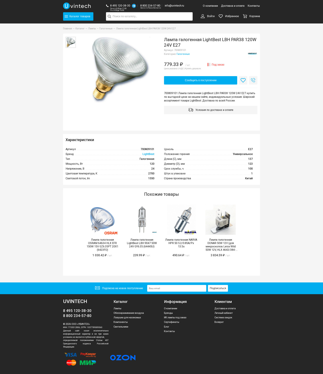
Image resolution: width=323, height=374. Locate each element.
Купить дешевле (193, 68)
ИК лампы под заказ (175, 317)
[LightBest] (252, 54)
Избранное (231, 16)
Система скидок (223, 317)
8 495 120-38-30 (120, 5)
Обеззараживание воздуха (129, 313)
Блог (166, 326)
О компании (210, 5)
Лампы (117, 308)
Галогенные (183, 54)
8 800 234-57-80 (150, 6)
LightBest (148, 154)
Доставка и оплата (232, 5)
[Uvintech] (77, 6)
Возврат (219, 322)
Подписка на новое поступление (122, 288)
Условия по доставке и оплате (214, 110)
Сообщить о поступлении (201, 80)
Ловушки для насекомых (127, 317)
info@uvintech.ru (174, 5)
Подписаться (218, 288)
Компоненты (121, 322)
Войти (210, 16)
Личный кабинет (223, 313)
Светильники (121, 326)
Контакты (254, 5)
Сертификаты (171, 322)
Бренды (168, 313)
